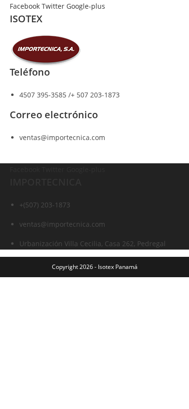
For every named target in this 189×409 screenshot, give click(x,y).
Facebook (26, 6)
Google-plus (85, 6)
